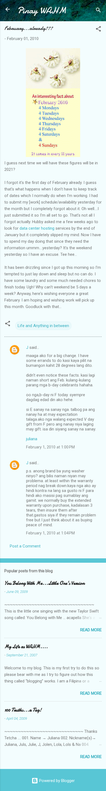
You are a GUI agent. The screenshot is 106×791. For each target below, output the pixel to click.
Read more (91, 629)
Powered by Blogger (56, 780)
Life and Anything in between (43, 325)
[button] (98, 30)
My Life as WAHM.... (26, 646)
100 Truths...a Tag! (23, 710)
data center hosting (37, 228)
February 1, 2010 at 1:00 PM (50, 447)
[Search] (98, 11)
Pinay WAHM (41, 10)
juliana (31, 438)
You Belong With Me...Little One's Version (44, 583)
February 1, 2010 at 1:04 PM (50, 533)
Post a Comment (25, 546)
